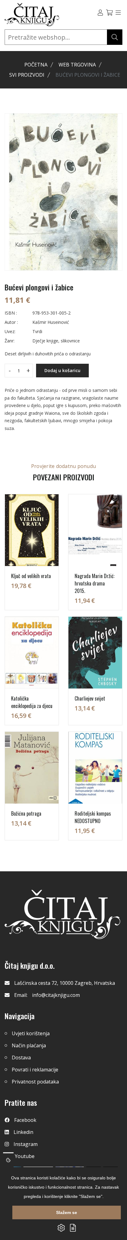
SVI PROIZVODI (26, 74)
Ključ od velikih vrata (31, 576)
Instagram (26, 1144)
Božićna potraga (26, 813)
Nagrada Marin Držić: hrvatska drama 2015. (95, 583)
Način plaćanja (29, 1045)
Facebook (25, 1120)
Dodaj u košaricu (62, 370)
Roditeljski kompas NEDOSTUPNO (93, 817)
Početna (35, 64)
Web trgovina (77, 64)
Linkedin (23, 1132)
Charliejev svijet (90, 698)
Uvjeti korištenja (31, 1033)
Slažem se (66, 1212)
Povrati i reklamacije (35, 1069)
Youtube (25, 1156)
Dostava (21, 1057)
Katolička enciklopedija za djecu (31, 702)
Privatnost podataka (35, 1081)
